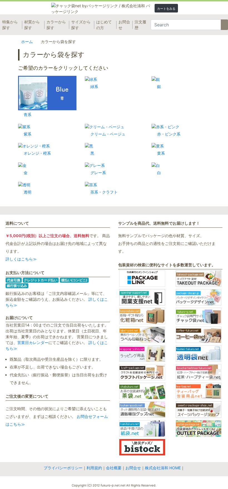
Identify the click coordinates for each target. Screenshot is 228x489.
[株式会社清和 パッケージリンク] (135, 8)
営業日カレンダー (32, 342)
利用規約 (94, 467)
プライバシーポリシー (63, 467)
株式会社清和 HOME (163, 467)
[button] (166, 8)
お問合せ (133, 467)
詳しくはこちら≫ (21, 259)
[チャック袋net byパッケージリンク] (85, 8)
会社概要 (114, 467)
